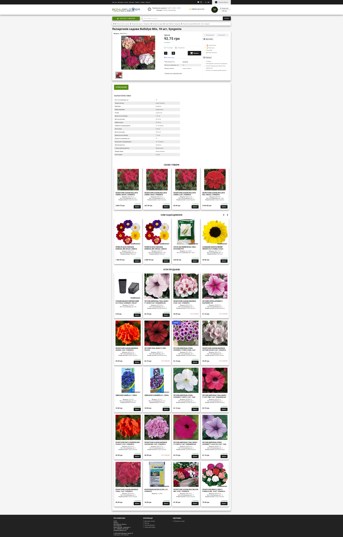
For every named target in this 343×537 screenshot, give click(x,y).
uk (208, 2)
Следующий (221, 35)
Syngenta (185, 61)
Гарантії (148, 2)
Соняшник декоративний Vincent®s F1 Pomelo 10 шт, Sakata (184, 249)
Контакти (131, 2)
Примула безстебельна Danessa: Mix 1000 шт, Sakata (126, 248)
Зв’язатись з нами (179, 521)
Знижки (142, 2)
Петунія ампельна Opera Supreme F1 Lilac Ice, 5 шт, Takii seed (214, 444)
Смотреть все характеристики (173, 73)
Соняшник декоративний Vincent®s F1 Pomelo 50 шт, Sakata (213, 249)
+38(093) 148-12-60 (197, 9)
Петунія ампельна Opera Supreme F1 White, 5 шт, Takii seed (184, 397)
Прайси (137, 2)
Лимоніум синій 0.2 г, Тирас (126, 395)
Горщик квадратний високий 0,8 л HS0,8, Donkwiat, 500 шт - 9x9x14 (127, 303)
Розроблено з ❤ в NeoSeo (121, 535)
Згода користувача (150, 527)
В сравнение (181, 47)
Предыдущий (210, 35)
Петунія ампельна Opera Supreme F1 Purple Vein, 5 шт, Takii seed (184, 350)
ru (206, 2)
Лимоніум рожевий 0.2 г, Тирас (156, 395)
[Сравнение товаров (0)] (201, 2)
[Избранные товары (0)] (198, 2)
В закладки (170, 47)
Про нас (114, 2)
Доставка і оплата (123, 2)
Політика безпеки (150, 525)
